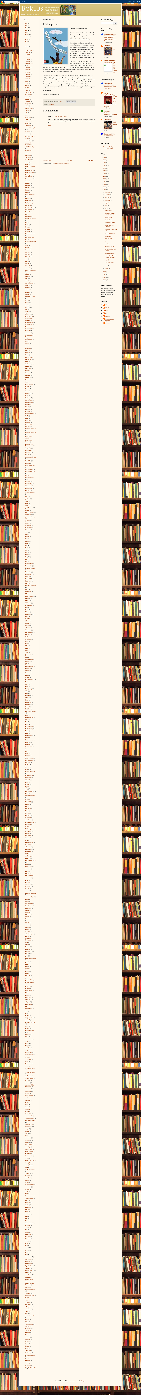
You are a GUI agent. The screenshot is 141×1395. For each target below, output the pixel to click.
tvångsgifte (28, 1236)
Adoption (27, 101)
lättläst (27, 784)
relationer (27, 999)
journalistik (28, 655)
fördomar (27, 420)
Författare (27, 422)
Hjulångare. (28, 591)
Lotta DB (107, 316)
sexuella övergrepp (30, 1068)
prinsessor (28, 978)
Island (27, 646)
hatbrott (27, 536)
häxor (26, 612)
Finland (27, 389)
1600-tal (27, 57)
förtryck (27, 475)
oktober (107, 197)
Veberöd (27, 1302)
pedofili (27, 962)
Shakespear (28, 1076)
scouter (27, 1057)
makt (26, 793)
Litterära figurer (29, 760)
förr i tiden (28, 461)
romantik (27, 1020)
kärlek (52, 104)
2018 (104, 179)
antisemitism (28, 141)
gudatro (27, 523)
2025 (104, 160)
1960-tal (27, 74)
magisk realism (29, 791)
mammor (27, 804)
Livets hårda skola (108, 135)
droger (27, 294)
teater (26, 1193)
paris (26, 956)
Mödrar (27, 888)
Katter (27, 684)
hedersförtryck (29, 563)
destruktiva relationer (30, 270)
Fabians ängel (108, 210)
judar (26, 657)
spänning (27, 1140)
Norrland (27, 927)
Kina (26, 691)
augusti (107, 203)
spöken (27, 1142)
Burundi (27, 229)
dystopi (27, 307)
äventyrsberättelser (30, 1355)
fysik (26, 416)
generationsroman (30, 492)
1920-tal (27, 70)
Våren (26, 1322)
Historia (27, 583)
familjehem (28, 364)
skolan (27, 1093)
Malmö (27, 799)
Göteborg (27, 530)
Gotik (26, 503)
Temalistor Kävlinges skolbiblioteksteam (108, 147)
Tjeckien (27, 1214)
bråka (26, 222)
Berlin (27, 181)
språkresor (28, 1138)
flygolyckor (28, 393)
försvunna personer (30, 471)
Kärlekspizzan (108, 220)
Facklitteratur (28, 357)
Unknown (107, 323)
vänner (27, 1326)
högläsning (28, 614)
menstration (28, 835)
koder (26, 700)
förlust (27, 455)
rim (26, 1013)
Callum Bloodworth (30, 241)
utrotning (27, 1287)
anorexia (27, 132)
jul (26, 664)
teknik (27, 1200)
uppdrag (27, 1261)
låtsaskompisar (29, 775)
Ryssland (27, 1034)
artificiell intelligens (30, 147)
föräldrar (27, 481)
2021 (104, 171)
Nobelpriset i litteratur (28, 913)
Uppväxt (27, 1268)
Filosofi (27, 386)
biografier (27, 190)
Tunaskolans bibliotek (110, 34)
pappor (27, 953)
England (27, 331)
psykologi (28, 986)
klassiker (27, 695)
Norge (27, 922)
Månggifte (28, 886)
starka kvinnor (29, 1151)
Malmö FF (28, 802)
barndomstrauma (29, 170)
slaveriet (27, 1109)
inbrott (27, 621)
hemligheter (28, 574)
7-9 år (26, 83)
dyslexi (27, 305)
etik (26, 341)
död (26, 309)
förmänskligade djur (30, 457)
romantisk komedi (30, 1022)
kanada (27, 675)
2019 (104, 176)
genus (26, 496)
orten (26, 942)
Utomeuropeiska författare (29, 1284)
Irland (26, 641)
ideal (26, 616)
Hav (26, 539)
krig (26, 722)
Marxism (27, 813)
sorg (26, 1129)
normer (27, 925)
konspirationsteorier (30, 711)
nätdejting (27, 932)
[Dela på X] (71, 102)
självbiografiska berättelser (29, 1085)
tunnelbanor (28, 1234)
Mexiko (27, 838)
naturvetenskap (29, 897)
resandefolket (28, 1008)
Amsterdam (28, 125)
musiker (27, 873)
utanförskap (28, 1275)
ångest (27, 1346)
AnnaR (107, 305)
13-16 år (27, 52)
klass (26, 693)
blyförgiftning (29, 203)
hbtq (26, 543)
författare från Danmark (28, 425)
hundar (27, 598)
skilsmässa (28, 1091)
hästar (26, 609)
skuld (26, 1104)
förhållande (28, 450)
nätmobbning (28, 934)
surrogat (27, 1163)
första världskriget (30, 465)
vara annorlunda (29, 1295)
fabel (26, 350)
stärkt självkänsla (29, 1160)
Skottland (27, 1100)
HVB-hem (28, 603)
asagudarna (28, 150)
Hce (26, 25)
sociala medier (29, 1116)
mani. (26, 806)
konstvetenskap (29, 717)
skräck (27, 1102)
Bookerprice (28, 209)
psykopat (27, 988)
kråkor (27, 731)
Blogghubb (107, 111)
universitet (28, 1259)
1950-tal (27, 72)
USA (26, 1272)
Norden (27, 916)
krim (26, 724)
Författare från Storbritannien (29, 444)
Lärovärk (27, 780)
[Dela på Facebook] (73, 102)
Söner (26, 1191)
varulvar (27, 1300)
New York (28, 908)
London (27, 767)
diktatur (27, 274)
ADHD (27, 99)
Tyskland (27, 1241)
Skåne (27, 1107)
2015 (104, 187)
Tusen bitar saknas (109, 246)
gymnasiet (28, 525)
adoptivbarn (28, 103)
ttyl (105, 241)
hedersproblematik (30, 568)
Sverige (27, 1173)
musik (27, 871)
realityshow (28, 997)
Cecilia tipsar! (114, 48)
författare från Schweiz (28, 441)
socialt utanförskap (30, 1120)
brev (26, 214)
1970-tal (27, 76)
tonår (26, 1216)
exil (26, 346)
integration (28, 630)
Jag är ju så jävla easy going (110, 249)
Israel (26, 648)
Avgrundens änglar (110, 253)
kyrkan (27, 737)
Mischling (28, 845)
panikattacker (28, 951)
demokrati (28, 265)
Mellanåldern (28, 831)
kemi (26, 686)
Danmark (27, 256)
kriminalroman (29, 726)
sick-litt (27, 1080)
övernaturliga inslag (30, 1367)
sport (26, 1133)
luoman (73, 1381)
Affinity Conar (29, 108)
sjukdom (27, 1083)
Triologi (27, 1227)
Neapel (27, 901)
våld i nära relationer (30, 1316)
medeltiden (28, 824)
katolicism (28, 682)
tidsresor (27, 1209)
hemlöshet (28, 578)
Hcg (50, 104)
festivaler (27, 380)
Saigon (27, 1046)
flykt (26, 395)
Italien (27, 650)
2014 (104, 189)
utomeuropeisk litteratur (29, 1280)
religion (27, 1002)
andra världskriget (30, 128)
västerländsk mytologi (28, 1331)
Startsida (69, 160)
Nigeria (27, 910)
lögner (27, 786)
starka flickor (28, 1149)
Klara (106, 310)
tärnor (26, 1243)
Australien (28, 157)
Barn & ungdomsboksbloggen (110, 94)
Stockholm (28, 1153)
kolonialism (28, 702)
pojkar (27, 968)
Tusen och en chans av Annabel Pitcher (110, 256)
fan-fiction (28, 368)
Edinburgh (28, 314)
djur (26, 278)
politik (27, 973)
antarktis (27, 134)
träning (27, 1232)
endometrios (28, 324)
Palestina (27, 947)
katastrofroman (29, 679)
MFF (26, 840)
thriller (27, 1205)
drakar (27, 290)
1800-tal (27, 61)
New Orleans (28, 906)
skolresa (27, 1098)
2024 (104, 162)
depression (28, 268)
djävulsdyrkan (29, 283)
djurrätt (27, 281)
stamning (27, 1147)
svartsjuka (28, 1165)
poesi (26, 966)
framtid (27, 409)
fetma (26, 382)
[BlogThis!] (69, 102)
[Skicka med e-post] (67, 102)
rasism (27, 995)
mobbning (28, 851)
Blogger (83, 1381)
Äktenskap (28, 1350)
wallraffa (27, 1337)
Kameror (27, 670)
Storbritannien (29, 1156)
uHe (26, 41)
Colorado (27, 247)
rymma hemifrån (29, 1030)
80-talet (27, 85)
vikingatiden (28, 1307)
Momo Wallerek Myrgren (109, 319)
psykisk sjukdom (29, 982)
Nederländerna (29, 903)
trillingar (27, 1225)
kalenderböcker (29, 666)
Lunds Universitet (30, 771)
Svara (49, 125)
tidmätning (28, 1207)
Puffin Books (28, 990)
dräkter (27, 300)
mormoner (28, 869)
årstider (27, 1348)
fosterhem (28, 404)
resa (26, 1006)
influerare (27, 628)
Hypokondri (28, 605)
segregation (28, 1059)
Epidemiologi (28, 339)
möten (27, 891)
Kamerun (27, 673)
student (27, 1158)
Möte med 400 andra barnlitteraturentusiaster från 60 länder (110, 86)
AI (26, 112)
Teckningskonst (29, 1198)
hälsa (26, 607)
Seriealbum (28, 1064)
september (107, 200)
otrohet (27, 944)
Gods (26, 501)
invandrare (28, 639)
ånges (26, 1344)
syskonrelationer (29, 1184)
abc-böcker (28, 94)
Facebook (27, 352)
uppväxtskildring (29, 1270)
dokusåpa (27, 285)
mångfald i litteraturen (28, 883)
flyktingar (27, 398)
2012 (104, 274)
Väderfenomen (29, 1324)
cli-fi (26, 245)
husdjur (27, 600)
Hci (26, 32)
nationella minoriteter (30, 893)
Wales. (27, 1335)
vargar (27, 1297)
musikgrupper (29, 875)
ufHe (26, 1245)
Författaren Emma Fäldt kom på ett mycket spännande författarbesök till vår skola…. (110, 38)
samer (26, 1050)
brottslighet (28, 216)
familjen (27, 366)
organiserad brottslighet (28, 939)
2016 (104, 184)
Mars (26, 811)
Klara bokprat (108, 83)
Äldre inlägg (91, 160)
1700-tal (27, 59)
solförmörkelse (29, 1124)
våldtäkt (27, 1319)
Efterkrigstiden (29, 316)
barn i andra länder (30, 166)
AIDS (27, 115)
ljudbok (27, 765)
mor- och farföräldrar (30, 860)
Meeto (27, 826)
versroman (28, 1304)
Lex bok (107, 260)
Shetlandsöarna (29, 1078)
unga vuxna (28, 1257)
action (26, 97)
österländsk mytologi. (28, 1359)
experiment (28, 348)
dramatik (27, 292)
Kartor (27, 677)
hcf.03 (27, 554)
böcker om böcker (30, 234)
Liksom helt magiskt (110, 222)
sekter (26, 1061)
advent (27, 106)
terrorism (27, 1202)
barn (26, 164)
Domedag (27, 287)
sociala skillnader (29, 1118)
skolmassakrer (29, 1095)
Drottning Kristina (30, 296)
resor (26, 1011)
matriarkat (28, 815)
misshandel (28, 849)
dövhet (27, 311)
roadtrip (27, 1015)
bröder (27, 225)
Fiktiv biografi (29, 384)
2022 (104, 168)
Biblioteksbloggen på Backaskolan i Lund (109, 61)
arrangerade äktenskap (28, 143)
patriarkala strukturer (30, 958)
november (107, 194)
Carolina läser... (108, 119)
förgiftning (28, 448)
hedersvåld (28, 572)
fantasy (27, 373)
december (107, 192)
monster (27, 858)
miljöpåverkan (29, 842)
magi (26, 789)
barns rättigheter (29, 172)
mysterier (27, 878)
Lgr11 (27, 753)
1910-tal (27, 67)
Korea (27, 719)
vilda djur (27, 1309)
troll (26, 1230)
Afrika (27, 110)
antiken (27, 138)
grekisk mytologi (29, 512)
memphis (27, 833)
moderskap (28, 856)
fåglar (26, 418)
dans (26, 259)
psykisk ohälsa (29, 980)
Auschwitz (28, 155)
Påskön (27, 993)
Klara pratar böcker (109, 134)
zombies (27, 1339)
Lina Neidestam (29, 758)
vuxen (27, 1311)
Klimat (27, 697)
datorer (27, 261)
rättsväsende (28, 1039)
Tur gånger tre (108, 244)
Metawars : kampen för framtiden (111, 230)
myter (26, 880)
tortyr (26, 1221)
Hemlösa (27, 576)
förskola (27, 463)
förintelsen (28, 452)
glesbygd (27, 499)
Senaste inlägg (47, 160)
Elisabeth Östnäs (29, 322)
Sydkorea (27, 1175)
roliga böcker (28, 1018)
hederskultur (28, 566)
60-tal (26, 81)
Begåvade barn (29, 179)
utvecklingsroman (30, 1289)
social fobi (28, 1113)
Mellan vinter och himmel (109, 225)
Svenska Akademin (30, 1169)
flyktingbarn (28, 400)
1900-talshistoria (29, 64)
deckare (27, 263)
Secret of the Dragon (115, 122)
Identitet (27, 618)
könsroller (28, 744)
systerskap (28, 1187)
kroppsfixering (29, 728)
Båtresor (27, 231)
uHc (26, 34)
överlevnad (28, 1365)
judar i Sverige (29, 659)
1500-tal (27, 54)
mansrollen (28, 808)
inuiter (27, 637)
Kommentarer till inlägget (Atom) (60, 163)
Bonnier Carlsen (29, 207)
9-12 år (27, 88)
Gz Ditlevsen (28, 527)
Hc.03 (27, 548)
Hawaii (27, 541)
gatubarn (27, 490)
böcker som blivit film (29, 238)
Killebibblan (107, 46)
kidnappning (28, 689)
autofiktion (28, 160)
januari (107, 268)
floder (26, 391)
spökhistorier (28, 1144)
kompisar (27, 704)
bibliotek (27, 183)
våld (26, 1313)
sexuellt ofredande (30, 1072)
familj (26, 361)
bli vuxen (27, 198)
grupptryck (28, 514)
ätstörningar (28, 1353)
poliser (27, 971)
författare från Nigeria (28, 437)
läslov (26, 782)
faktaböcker (28, 359)
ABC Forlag (28, 92)
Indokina (27, 625)
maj (106, 205)
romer (26, 1026)
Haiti (26, 532)
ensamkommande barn (29, 336)
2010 (104, 280)
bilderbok (27, 185)
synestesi (27, 1178)
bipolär (27, 192)
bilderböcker (28, 188)
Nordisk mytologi (30, 919)
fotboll (27, 407)
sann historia (28, 1052)
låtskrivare (28, 777)
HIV (26, 589)
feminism (27, 377)
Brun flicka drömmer (30, 219)
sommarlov (28, 1126)
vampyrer (27, 1293)
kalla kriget (28, 668)
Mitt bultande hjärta (110, 233)
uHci (26, 39)
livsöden (27, 762)
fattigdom (27, 375)
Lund (26, 769)
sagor (26, 1043)
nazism (27, 899)
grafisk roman (29, 508)
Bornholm (28, 212)
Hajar (26, 534)
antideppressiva (29, 136)
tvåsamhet (28, 1239)
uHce (26, 37)
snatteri (27, 1111)
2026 (104, 157)
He (26, 561)
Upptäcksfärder (29, 1266)
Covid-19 (27, 252)
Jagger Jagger (108, 217)
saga (26, 1041)
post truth (27, 975)
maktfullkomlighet (30, 795)
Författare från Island (30, 429)
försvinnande (28, 469)
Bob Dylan (28, 205)
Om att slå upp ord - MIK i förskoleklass (115, 68)
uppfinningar (28, 1263)
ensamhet (27, 333)
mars (106, 266)
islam (26, 643)
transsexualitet (29, 1223)
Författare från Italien (30, 432)
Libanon (27, 756)
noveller (27, 929)
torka (26, 1218)
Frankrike (27, 411)
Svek (26, 1167)
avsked (27, 162)
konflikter (27, 709)
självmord (28, 1089)
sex (26, 1066)
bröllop (27, 227)
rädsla (26, 1036)
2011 (104, 277)
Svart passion (108, 238)
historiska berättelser (30, 585)
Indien (27, 623)
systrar (27, 1189)
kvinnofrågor (28, 735)
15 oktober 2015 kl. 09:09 (60, 116)
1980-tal (27, 79)
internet (27, 634)
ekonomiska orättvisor (28, 319)
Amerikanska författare (28, 122)
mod (26, 853)
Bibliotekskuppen (109, 262)
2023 (104, 165)
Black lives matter (30, 194)
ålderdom (27, 1341)
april (106, 208)
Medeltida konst (29, 822)
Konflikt (27, 707)
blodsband (28, 200)
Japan (26, 652)
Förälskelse (28, 486)
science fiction (29, 1054)
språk (26, 1135)
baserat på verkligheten (28, 175)
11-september (28, 50)
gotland (27, 505)
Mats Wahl (28, 817)
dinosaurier (28, 276)
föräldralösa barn (29, 477)
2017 (104, 181)
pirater (27, 964)
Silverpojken (108, 236)
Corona (27, 250)
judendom (28, 661)
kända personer (29, 740)
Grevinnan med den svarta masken (110, 214)
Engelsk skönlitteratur (28, 327)
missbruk (27, 847)
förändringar (28, 488)
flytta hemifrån (29, 402)
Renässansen (28, 1004)
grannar (27, 510)
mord (26, 864)
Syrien (27, 1180)
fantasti (27, 370)
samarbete (28, 1048)
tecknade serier (29, 1196)
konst (26, 715)
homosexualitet (29, 596)
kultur (26, 733)
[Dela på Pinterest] (75, 102)
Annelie (107, 307)
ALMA (27, 119)
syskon (27, 1182)
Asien (26, 153)
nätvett (27, 936)
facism (27, 355)
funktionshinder (29, 413)
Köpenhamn (28, 747)
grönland (27, 520)
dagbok (27, 254)
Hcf (26, 28)
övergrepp (28, 1363)
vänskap (27, 1328)
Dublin (27, 303)
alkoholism (28, 117)
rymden (27, 1028)
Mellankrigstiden (29, 829)
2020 (104, 173)
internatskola (28, 632)
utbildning (28, 1277)
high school (28, 581)
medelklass (28, 820)
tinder (26, 1211)
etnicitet (27, 343)
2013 (104, 272)
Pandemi (27, 949)
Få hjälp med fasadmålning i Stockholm (110, 113)
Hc (26, 23)
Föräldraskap (28, 484)
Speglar (27, 1131)
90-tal (26, 90)
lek (26, 751)
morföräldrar (28, 866)
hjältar (27, 594)
